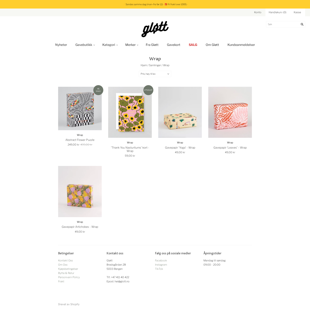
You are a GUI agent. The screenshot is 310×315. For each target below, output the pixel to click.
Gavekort (173, 45)
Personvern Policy (69, 277)
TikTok (159, 268)
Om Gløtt (212, 45)
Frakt (61, 281)
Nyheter (61, 45)
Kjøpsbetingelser (68, 268)
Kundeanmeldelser (241, 45)
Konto (257, 12)
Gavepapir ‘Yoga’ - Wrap (180, 147)
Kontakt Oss (65, 260)
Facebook (161, 260)
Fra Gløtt (152, 45)
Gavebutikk (83, 45)
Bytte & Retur (66, 273)
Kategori (108, 45)
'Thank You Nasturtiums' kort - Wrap (130, 149)
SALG (193, 45)
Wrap (80, 135)
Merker (130, 45)
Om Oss (62, 264)
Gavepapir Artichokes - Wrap (80, 226)
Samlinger (155, 65)
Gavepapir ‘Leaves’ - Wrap (230, 147)
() (277, 12)
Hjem (144, 65)
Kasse (297, 12)
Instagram (161, 264)
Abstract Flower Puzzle (79, 139)
